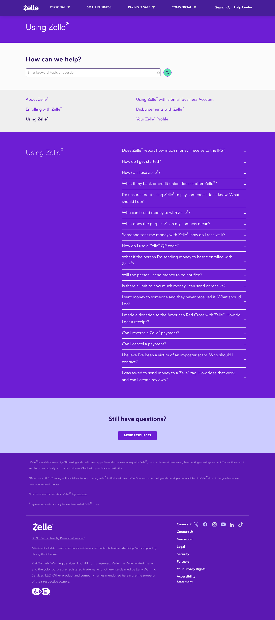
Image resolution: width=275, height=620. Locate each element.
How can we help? (53, 59)
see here (82, 494)
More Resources (137, 435)
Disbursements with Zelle (160, 109)
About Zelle (37, 99)
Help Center (243, 7)
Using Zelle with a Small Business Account (175, 99)
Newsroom (185, 539)
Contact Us (185, 532)
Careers (182, 524)
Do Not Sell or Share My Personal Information (58, 538)
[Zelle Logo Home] (31, 7)
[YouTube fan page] (223, 525)
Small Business (99, 7)
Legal (181, 546)
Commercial (182, 7)
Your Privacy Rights (191, 569)
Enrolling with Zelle (44, 109)
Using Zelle (37, 119)
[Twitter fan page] (195, 525)
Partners (183, 561)
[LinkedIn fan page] (232, 525)
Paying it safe (139, 7)
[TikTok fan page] (240, 525)
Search (220, 7)
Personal (57, 7)
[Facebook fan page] (204, 525)
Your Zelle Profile (152, 119)
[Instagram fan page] (214, 525)
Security (183, 554)
